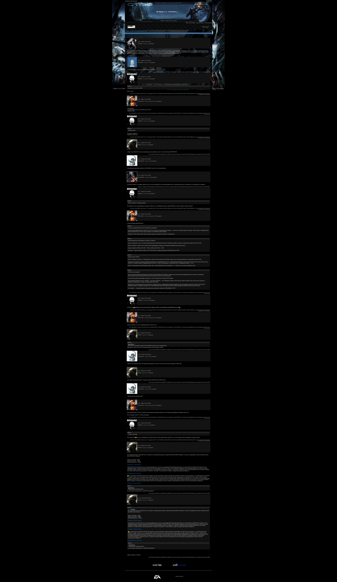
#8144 (139, 298)
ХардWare (138, 31)
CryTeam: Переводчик (149, 101)
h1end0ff (140, 43)
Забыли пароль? (200, 22)
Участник (145, 43)
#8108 (139, 41)
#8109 (139, 60)
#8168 (139, 445)
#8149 (139, 332)
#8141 (139, 191)
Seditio (181, 576)
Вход (187, 22)
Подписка (158, 3)
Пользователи (208, 22)
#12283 (139, 498)
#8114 (139, 76)
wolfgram (140, 78)
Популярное (163, 3)
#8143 (139, 214)
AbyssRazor (141, 161)
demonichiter (141, 177)
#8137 (139, 142)
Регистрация (192, 22)
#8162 (139, 403)
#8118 (139, 118)
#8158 (139, 387)
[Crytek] (157, 564)
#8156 (139, 370)
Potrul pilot (140, 62)
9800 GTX (144, 31)
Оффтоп (133, 31)
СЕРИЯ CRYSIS (168, 20)
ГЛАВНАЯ (162, 20)
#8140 (139, 175)
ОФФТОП (175, 20)
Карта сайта (175, 3)
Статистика (169, 3)
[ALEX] (139, 144)
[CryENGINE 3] (179, 564)
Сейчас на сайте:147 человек (205, 27)
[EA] (157, 575)
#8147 (139, 315)
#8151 (139, 354)
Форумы (128, 31)
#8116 (139, 99)
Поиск (180, 3)
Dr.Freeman (141, 101)
